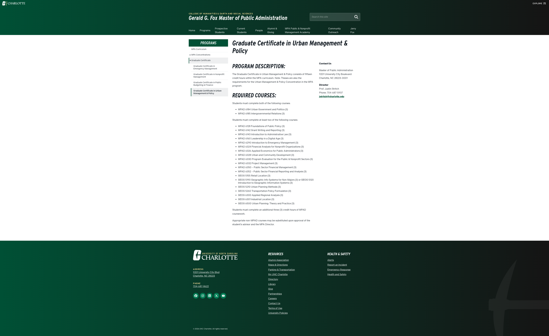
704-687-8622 (201, 286)
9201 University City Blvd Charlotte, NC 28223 (206, 274)
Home (192, 30)
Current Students (241, 30)
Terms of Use (275, 308)
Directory (273, 279)
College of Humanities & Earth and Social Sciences (221, 14)
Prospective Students (221, 30)
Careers (272, 298)
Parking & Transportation (281, 269)
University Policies (278, 313)
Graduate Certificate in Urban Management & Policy (207, 92)
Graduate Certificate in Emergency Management (205, 67)
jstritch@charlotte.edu (331, 96)
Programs (205, 30)
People (259, 30)
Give (270, 289)
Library (272, 284)
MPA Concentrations (200, 55)
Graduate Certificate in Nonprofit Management (208, 75)
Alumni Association (278, 260)
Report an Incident (337, 264)
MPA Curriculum (198, 49)
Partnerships (275, 293)
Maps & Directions (278, 264)
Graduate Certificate (201, 60)
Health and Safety (336, 274)
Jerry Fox (353, 30)
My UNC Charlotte (278, 274)
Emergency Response (339, 269)
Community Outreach (334, 30)
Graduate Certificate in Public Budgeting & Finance (207, 83)
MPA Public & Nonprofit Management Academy (297, 30)
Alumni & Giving (272, 30)
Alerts (330, 260)
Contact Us (274, 303)
